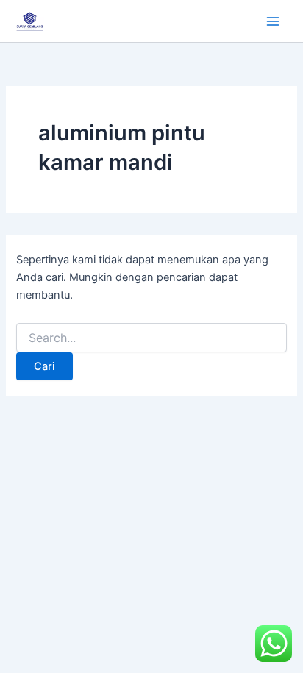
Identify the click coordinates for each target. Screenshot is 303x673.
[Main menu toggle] (272, 21)
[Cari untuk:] (151, 338)
